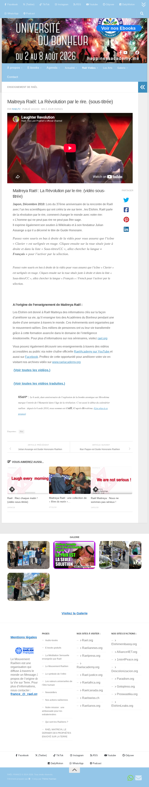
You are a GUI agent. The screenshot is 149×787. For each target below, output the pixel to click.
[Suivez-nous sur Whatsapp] (130, 778)
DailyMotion (128, 4)
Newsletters (51, 692)
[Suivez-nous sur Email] (138, 778)
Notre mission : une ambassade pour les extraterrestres (53, 711)
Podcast (30, 13)
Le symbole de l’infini (55, 674)
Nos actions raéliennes (56, 700)
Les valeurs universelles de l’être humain (57, 683)
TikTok (46, 4)
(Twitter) (29, 4)
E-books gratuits (53, 648)
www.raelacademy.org (66, 362)
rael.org (102, 338)
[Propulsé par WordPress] (29, 779)
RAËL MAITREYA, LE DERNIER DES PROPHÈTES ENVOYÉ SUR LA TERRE (56, 733)
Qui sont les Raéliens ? (56, 722)
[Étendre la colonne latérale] (142, 87)
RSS (78, 4)
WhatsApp (12, 13)
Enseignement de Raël (22, 87)
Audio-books (51, 640)
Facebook (12, 4)
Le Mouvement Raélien (56, 666)
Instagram (62, 4)
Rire (21, 431)
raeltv (16, 109)
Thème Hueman (49, 779)
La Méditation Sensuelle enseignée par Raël (55, 657)
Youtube (93, 4)
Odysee (109, 4)
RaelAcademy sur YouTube (92, 351)
